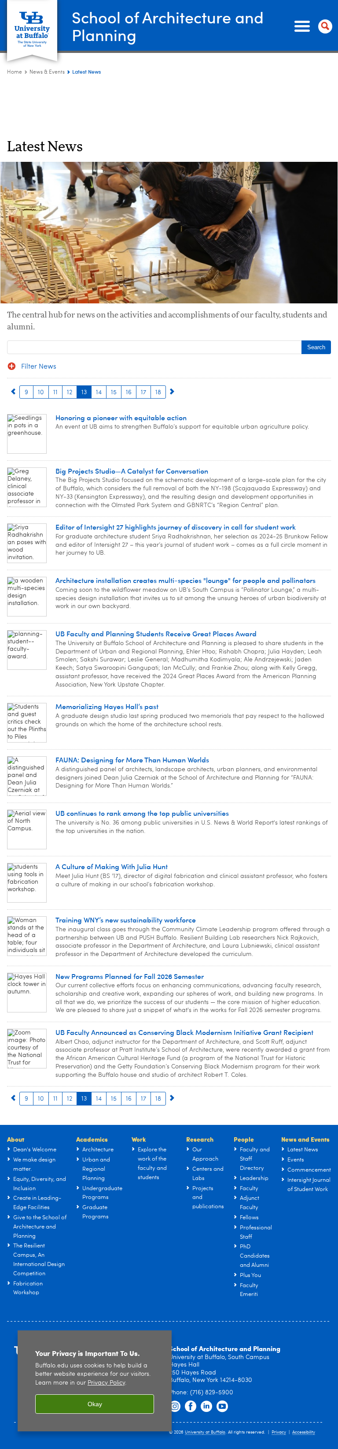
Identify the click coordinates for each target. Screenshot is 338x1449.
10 (41, 392)
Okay (95, 1404)
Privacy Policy (106, 1383)
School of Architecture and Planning (168, 25)
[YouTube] (222, 1406)
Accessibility (303, 1432)
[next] (172, 391)
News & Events (47, 72)
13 (84, 392)
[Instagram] (174, 1406)
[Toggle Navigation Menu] (311, 26)
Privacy (279, 1432)
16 (129, 392)
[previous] (13, 391)
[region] (95, 1380)
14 (99, 392)
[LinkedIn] (206, 1406)
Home (14, 72)
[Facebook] (190, 1406)
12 (69, 392)
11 (55, 392)
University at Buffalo (205, 1432)
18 (158, 392)
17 (143, 392)
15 (114, 392)
